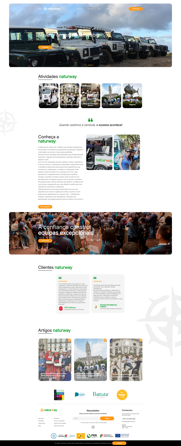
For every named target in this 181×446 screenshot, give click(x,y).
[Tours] (48, 107)
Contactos (108, 9)
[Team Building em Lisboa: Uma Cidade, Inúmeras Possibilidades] (125, 338)
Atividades (90, 9)
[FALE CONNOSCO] (45, 204)
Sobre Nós (80, 9)
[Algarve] (132, 107)
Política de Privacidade (60, 423)
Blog (99, 9)
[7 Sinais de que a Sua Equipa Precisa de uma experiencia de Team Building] (90, 338)
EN (138, 5)
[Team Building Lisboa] (69, 107)
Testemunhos (41, 423)
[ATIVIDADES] (13, 45)
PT (135, 5)
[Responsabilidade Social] (90, 107)
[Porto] (111, 107)
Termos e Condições (59, 421)
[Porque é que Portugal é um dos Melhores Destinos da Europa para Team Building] (56, 338)
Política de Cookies (59, 425)
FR (140, 5)
